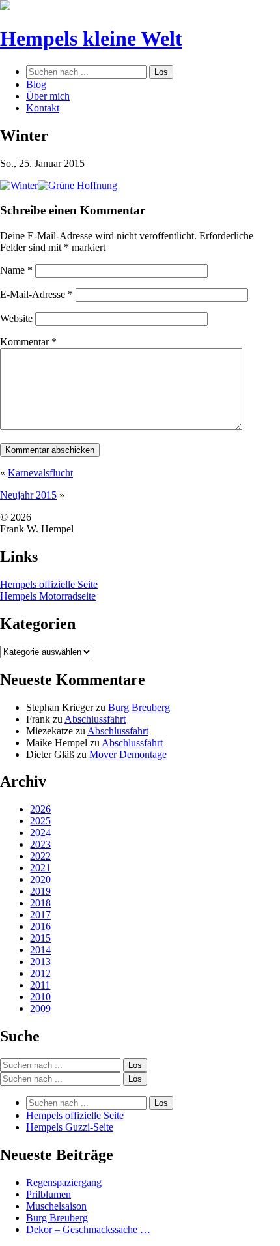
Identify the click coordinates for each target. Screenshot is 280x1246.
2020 (40, 879)
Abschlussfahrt (95, 719)
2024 (40, 832)
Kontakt (42, 107)
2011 (40, 985)
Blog (36, 84)
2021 (40, 867)
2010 (40, 996)
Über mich (48, 96)
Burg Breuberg (139, 707)
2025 (40, 820)
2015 (40, 938)
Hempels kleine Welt (91, 38)
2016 (40, 926)
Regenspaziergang (64, 1182)
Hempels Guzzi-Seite (69, 1127)
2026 (40, 809)
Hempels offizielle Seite (49, 584)
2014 (40, 949)
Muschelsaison (56, 1205)
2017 (40, 914)
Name (16, 270)
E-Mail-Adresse (36, 294)
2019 (40, 891)
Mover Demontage (128, 754)
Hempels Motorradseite (48, 595)
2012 (40, 973)
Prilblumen (48, 1194)
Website (16, 318)
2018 (40, 902)
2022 (40, 856)
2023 (40, 844)
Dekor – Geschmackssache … (88, 1229)
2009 (40, 1008)
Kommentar (28, 341)
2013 (40, 961)
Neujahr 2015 (28, 494)
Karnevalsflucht (40, 472)
